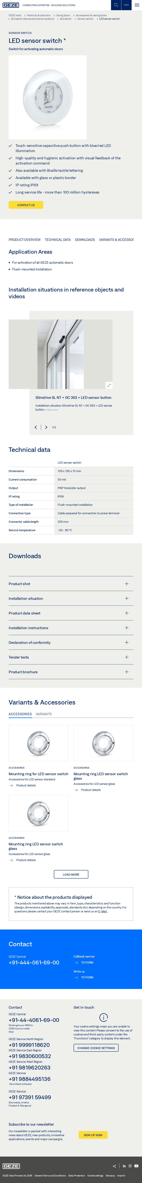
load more (71, 874)
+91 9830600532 (30, 1056)
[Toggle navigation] (137, 5)
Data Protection (76, 1175)
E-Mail (102, 911)
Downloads (85, 240)
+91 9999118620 (29, 1045)
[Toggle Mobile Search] (116, 5)
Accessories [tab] (20, 714)
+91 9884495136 (30, 1079)
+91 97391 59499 (30, 1097)
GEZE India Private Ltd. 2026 (17, 1175)
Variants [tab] (44, 714)
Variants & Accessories (119, 240)
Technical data (58, 240)
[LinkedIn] (124, 1166)
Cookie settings (95, 1175)
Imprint (121, 1175)
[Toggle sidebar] (126, 5)
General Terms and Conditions (50, 1175)
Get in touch (84, 1007)
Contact (15, 1007)
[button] (35, 427)
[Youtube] (136, 1166)
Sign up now (93, 1135)
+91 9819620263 (30, 1067)
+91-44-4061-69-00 (34, 1020)
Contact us (26, 205)
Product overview (25, 240)
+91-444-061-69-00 (34, 962)
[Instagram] (130, 1166)
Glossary (110, 1175)
